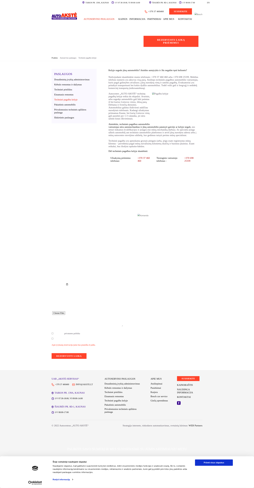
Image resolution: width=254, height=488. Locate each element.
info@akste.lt (84, 384)
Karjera (154, 392)
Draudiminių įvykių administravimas (72, 79)
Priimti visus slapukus (214, 462)
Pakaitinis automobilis (65, 104)
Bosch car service (159, 396)
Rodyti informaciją (61, 479)
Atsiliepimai (156, 383)
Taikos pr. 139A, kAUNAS (97, 3)
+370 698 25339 (181, 77)
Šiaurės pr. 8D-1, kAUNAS (164, 3)
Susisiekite (180, 11)
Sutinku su (67, 333)
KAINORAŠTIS (185, 385)
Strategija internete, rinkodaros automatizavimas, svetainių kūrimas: (155, 425)
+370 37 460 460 (159, 77)
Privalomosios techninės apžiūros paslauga (70, 111)
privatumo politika (72, 333)
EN (208, 3)
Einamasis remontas (63, 94)
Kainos (122, 19)
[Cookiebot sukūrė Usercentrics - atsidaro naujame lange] (35, 483)
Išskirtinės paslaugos (64, 117)
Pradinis (55, 58)
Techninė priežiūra (63, 89)
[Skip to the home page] (65, 16)
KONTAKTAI (185, 19)
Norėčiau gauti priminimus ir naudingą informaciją (76, 339)
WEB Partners (195, 425)
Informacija (137, 19)
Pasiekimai (156, 388)
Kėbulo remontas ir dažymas (68, 84)
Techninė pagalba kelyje (66, 99)
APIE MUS (168, 19)
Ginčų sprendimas (159, 400)
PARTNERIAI (154, 19)
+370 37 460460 (156, 11)
